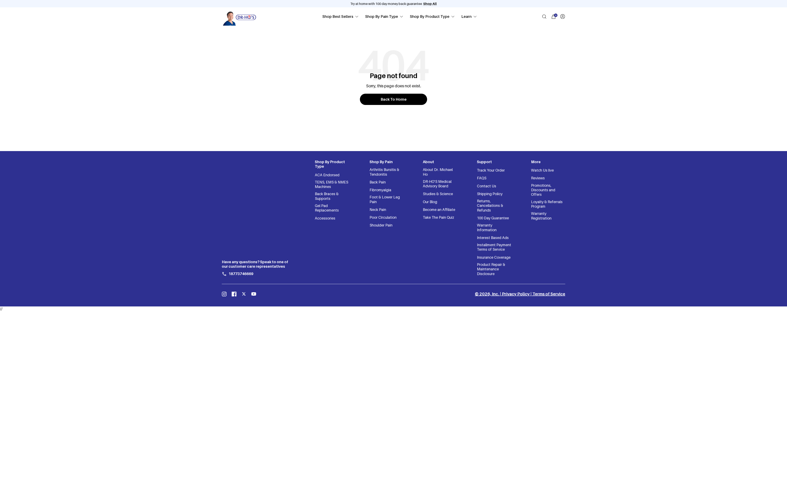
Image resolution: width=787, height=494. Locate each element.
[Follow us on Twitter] (243, 293)
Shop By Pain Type (381, 16)
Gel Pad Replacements (327, 208)
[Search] (544, 16)
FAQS (481, 178)
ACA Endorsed (327, 175)
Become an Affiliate (439, 209)
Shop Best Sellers (337, 16)
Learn (466, 16)
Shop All (430, 4)
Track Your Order (491, 170)
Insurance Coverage (494, 257)
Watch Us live (542, 170)
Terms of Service (548, 293)
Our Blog (430, 202)
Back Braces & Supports (327, 196)
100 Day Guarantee (493, 218)
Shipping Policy (490, 194)
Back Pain (378, 182)
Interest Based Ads (493, 238)
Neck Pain (378, 209)
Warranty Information (487, 227)
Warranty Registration (541, 215)
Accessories (325, 218)
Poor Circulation (383, 217)
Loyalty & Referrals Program (547, 204)
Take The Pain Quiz (438, 217)
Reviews (538, 178)
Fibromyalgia (380, 190)
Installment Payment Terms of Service (494, 247)
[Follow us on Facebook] (234, 293)
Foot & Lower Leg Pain (385, 199)
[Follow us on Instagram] (224, 293)
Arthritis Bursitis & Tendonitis (384, 171)
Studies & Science (438, 194)
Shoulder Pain (381, 225)
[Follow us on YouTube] (253, 293)
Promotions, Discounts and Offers (543, 190)
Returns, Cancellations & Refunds (490, 205)
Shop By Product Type (429, 16)
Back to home (394, 99)
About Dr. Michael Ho (438, 171)
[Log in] (562, 16)
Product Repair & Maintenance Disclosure (491, 269)
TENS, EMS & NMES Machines (331, 184)
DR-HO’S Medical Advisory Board (437, 183)
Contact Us (486, 186)
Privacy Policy (516, 293)
